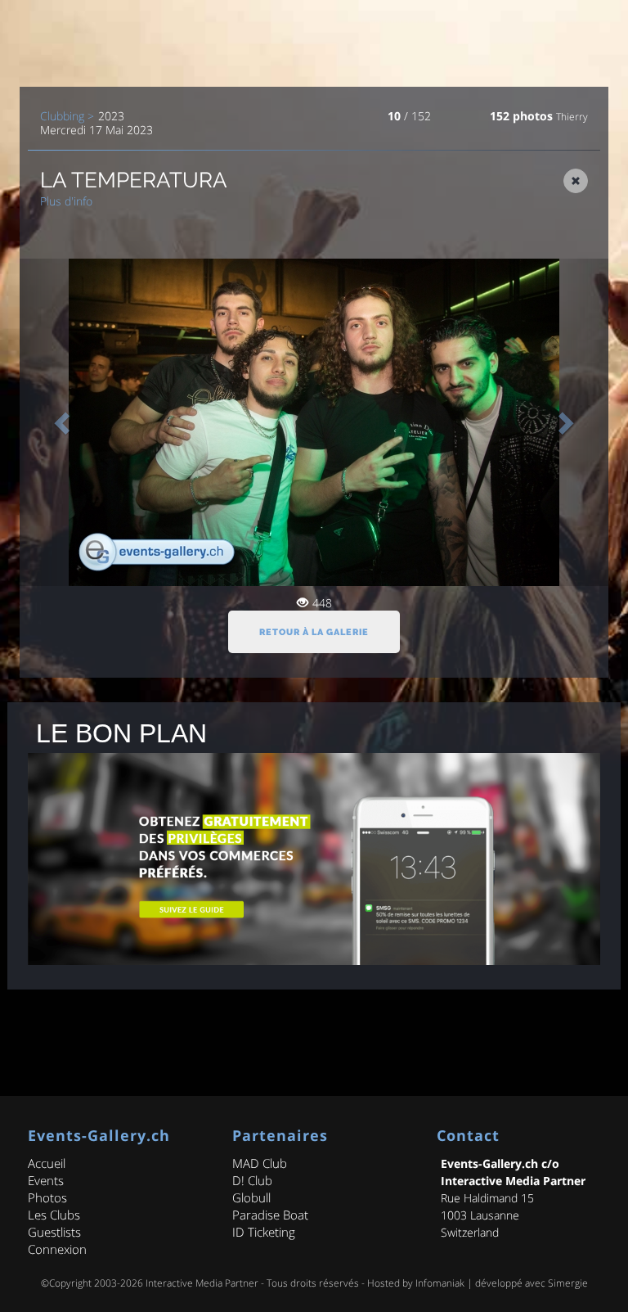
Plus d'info (66, 201)
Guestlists (54, 1232)
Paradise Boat (270, 1214)
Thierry (572, 117)
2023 (111, 116)
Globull (251, 1197)
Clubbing (62, 116)
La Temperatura (133, 180)
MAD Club (259, 1163)
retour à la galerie (314, 632)
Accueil (46, 1163)
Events (46, 1180)
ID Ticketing (263, 1232)
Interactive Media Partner (202, 1283)
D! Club (252, 1180)
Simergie (568, 1283)
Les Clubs (54, 1214)
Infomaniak (439, 1283)
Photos (47, 1197)
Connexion (57, 1249)
